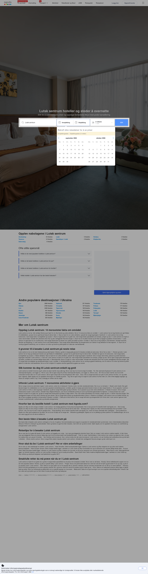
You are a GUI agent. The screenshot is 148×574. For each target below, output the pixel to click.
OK (142, 568)
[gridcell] (63, 145)
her (33, 572)
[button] (59, 138)
